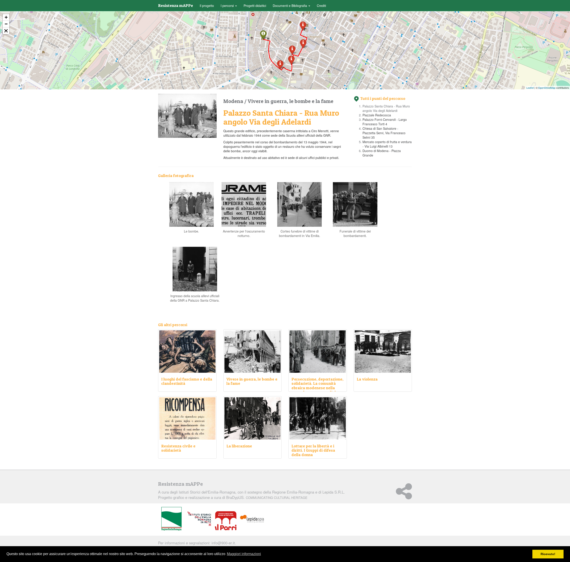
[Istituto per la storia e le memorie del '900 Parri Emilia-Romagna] (225, 520)
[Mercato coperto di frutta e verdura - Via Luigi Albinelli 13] (303, 43)
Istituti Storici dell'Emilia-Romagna (207, 492)
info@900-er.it (223, 543)
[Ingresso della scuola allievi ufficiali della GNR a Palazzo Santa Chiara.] (195, 268)
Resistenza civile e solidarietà (178, 448)
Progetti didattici (255, 5)
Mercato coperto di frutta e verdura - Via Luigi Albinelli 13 (387, 144)
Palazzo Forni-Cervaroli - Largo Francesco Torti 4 (384, 121)
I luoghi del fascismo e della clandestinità (186, 381)
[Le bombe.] (191, 204)
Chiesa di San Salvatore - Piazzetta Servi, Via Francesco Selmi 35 (383, 133)
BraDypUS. (266, 497)
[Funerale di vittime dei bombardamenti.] (355, 204)
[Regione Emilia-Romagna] (171, 519)
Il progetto (207, 5)
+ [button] (6, 17)
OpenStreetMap (546, 87)
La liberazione (239, 446)
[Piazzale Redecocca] (280, 64)
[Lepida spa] (252, 519)
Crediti (321, 5)
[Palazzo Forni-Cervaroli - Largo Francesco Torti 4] (291, 60)
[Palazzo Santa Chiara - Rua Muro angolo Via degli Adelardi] (263, 34)
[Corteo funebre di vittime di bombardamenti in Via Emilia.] (299, 204)
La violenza (367, 379)
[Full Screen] (6, 30)
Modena (233, 101)
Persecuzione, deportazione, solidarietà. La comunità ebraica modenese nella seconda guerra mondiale (317, 386)
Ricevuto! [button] (548, 554)
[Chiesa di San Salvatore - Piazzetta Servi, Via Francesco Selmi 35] (292, 50)
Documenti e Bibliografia (290, 5)
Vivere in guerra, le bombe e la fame (290, 101)
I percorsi (228, 5)
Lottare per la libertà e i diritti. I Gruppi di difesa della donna (313, 450)
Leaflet (530, 87)
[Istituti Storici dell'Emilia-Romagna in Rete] (199, 519)
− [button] (6, 24)
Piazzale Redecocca (376, 115)
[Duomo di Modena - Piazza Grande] (303, 26)
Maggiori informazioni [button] (244, 554)
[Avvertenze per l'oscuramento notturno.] (244, 204)
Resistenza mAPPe (175, 5)
